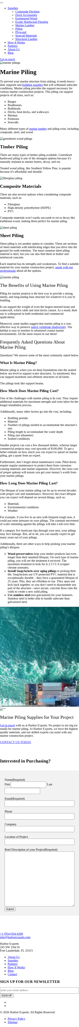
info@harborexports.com (15, 937)
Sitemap (12, 1022)
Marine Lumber (24, 25)
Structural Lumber (26, 39)
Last (49, 784)
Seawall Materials (26, 35)
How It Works (16, 42)
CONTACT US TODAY (15, 742)
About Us (14, 49)
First (7, 784)
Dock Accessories (26, 15)
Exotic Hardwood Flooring (31, 21)
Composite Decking (27, 11)
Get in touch (7, 59)
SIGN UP (7, 995)
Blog (11, 52)
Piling (18, 28)
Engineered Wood (26, 18)
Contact (12, 974)
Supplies (13, 8)
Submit (10, 909)
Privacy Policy (16, 1018)
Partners (12, 46)
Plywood (20, 32)
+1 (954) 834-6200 (11, 933)
